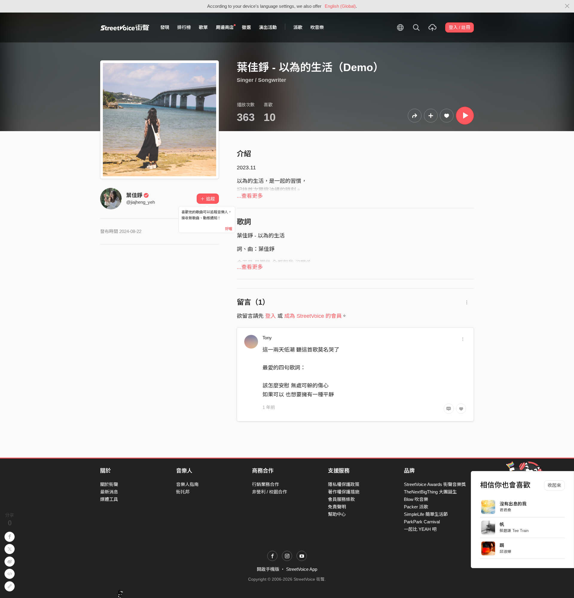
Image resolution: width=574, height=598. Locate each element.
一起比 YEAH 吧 (420, 529)
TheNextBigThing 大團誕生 (430, 491)
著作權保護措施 (343, 491)
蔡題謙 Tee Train (514, 530)
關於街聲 (109, 484)
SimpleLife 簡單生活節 (426, 514)
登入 (270, 316)
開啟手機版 (268, 569)
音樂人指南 (187, 484)
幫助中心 (337, 514)
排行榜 (184, 27)
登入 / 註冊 (459, 27)
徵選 (246, 27)
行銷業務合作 (265, 484)
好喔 (228, 229)
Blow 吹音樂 (416, 499)
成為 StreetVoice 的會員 (313, 316)
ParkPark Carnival (422, 521)
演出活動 (268, 27)
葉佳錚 (134, 195)
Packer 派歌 (416, 506)
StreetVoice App (301, 569)
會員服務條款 (341, 499)
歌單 (203, 27)
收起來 (554, 485)
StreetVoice (124, 27)
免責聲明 (337, 506)
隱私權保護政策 (343, 484)
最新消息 (109, 491)
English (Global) (340, 6)
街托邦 (183, 491)
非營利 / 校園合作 (269, 491)
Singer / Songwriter (261, 80)
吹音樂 (317, 27)
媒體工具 (109, 499)
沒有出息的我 (513, 503)
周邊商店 (225, 27)
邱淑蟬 (505, 551)
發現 (164, 27)
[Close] (567, 6)
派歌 (297, 27)
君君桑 (505, 510)
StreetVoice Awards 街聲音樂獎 (435, 484)
